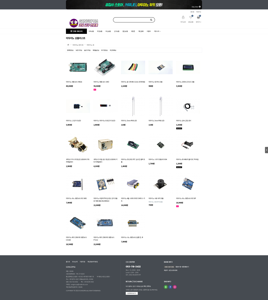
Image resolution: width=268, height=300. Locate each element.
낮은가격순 (79, 50)
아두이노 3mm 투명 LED (156, 120)
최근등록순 (113, 50)
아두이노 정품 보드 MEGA (74, 82)
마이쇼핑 (183, 22)
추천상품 (99, 31)
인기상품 (116, 31)
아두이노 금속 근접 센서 (183, 120)
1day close (195, 7)
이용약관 (82, 262)
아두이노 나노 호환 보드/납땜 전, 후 (132, 237)
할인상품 (125, 31)
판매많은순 (70, 50)
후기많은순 (104, 50)
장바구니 (198, 19)
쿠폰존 (133, 31)
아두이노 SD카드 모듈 (155, 82)
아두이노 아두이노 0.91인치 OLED (104, 120)
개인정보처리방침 (92, 262)
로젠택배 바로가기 (131, 293)
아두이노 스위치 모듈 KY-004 (158, 159)
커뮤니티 (156, 31)
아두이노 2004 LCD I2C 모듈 (185, 82)
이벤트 (149, 31)
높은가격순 (87, 50)
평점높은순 (96, 50)
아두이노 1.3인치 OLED (73, 120)
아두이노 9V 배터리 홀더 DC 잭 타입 (187, 159)
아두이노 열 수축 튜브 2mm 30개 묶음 (133, 82)
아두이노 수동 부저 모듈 (156, 198)
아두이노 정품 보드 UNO (101, 82)
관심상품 (190, 19)
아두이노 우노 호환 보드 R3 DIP (186, 198)
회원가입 (198, 12)
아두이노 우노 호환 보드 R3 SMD (76, 198)
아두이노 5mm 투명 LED (129, 120)
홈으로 (68, 262)
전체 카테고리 (77, 31)
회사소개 (74, 262)
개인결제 (140, 31)
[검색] (150, 19)
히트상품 (91, 31)
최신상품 (108, 31)
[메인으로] (68, 45)
